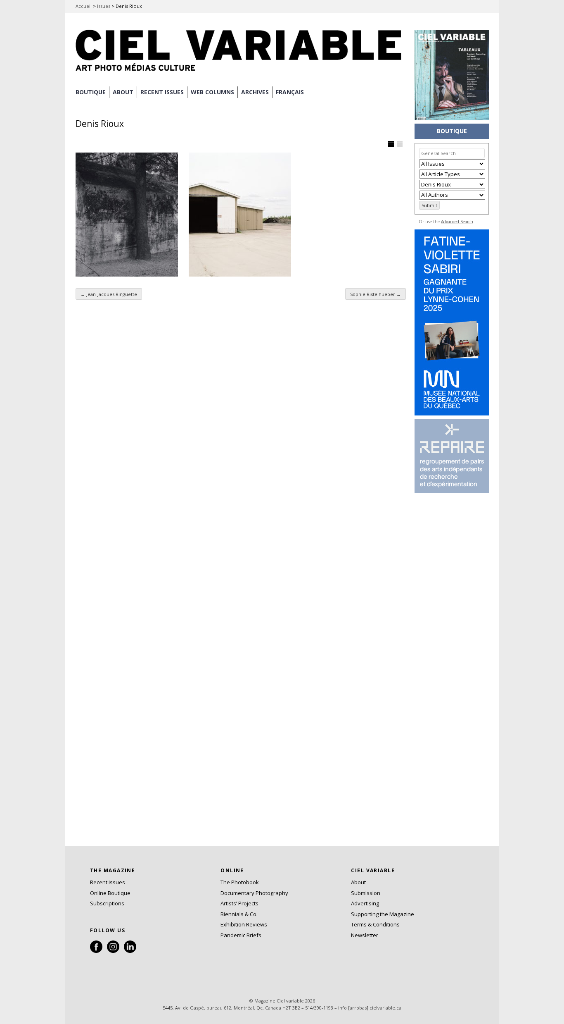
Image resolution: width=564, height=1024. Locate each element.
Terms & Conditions (375, 924)
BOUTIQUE (91, 92)
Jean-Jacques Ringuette (109, 294)
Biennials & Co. (239, 914)
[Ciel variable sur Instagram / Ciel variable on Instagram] (113, 951)
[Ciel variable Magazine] (241, 72)
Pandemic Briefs (240, 935)
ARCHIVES (255, 92)
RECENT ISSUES (162, 92)
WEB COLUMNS (212, 92)
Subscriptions (107, 903)
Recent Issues (107, 882)
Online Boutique (110, 893)
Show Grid (391, 144)
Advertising (365, 903)
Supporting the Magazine (382, 914)
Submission (365, 893)
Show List (400, 144)
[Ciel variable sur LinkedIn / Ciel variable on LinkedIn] (130, 951)
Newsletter (364, 935)
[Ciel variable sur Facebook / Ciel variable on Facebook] (96, 951)
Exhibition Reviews (243, 924)
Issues (103, 6)
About (123, 92)
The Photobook (239, 882)
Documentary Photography (254, 893)
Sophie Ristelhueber (375, 294)
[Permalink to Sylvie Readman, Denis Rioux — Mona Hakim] (127, 215)
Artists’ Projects (239, 903)
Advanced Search (457, 221)
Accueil (84, 6)
